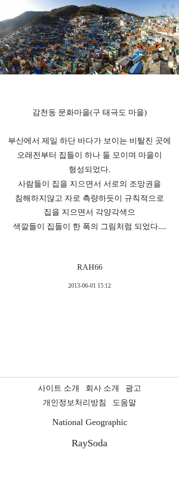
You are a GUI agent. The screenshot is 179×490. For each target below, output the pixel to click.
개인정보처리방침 (74, 402)
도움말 (124, 402)
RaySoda (89, 442)
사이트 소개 (59, 388)
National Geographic (89, 422)
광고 (133, 388)
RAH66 (89, 267)
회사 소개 (102, 388)
